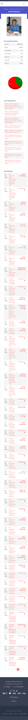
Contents (13, 701)
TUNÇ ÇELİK (21, 407)
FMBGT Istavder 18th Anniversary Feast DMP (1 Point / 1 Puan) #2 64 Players (13, 156)
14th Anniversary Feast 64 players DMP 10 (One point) (12, 465)
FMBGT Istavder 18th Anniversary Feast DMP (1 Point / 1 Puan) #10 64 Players (13, 143)
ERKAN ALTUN (21, 604)
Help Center (5, 713)
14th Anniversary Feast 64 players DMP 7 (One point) (12, 512)
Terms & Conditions (23, 713)
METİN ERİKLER (21, 188)
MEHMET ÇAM (21, 624)
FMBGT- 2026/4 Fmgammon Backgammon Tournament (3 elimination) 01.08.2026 (12, 113)
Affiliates (11, 713)
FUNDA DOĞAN (21, 635)
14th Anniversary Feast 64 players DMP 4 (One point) (12, 559)
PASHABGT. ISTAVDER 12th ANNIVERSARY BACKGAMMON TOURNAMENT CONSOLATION (12, 617)
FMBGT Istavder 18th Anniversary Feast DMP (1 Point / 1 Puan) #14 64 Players (13, 137)
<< (5, 669)
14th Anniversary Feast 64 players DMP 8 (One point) (12, 502)
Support (16, 713)
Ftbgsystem (20, 710)
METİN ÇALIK (21, 462)
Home (6, 9)
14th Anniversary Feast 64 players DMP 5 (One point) (12, 540)
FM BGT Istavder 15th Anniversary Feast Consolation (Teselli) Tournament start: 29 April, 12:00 (12, 312)
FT (2, 4)
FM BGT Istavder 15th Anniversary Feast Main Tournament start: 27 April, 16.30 (12, 341)
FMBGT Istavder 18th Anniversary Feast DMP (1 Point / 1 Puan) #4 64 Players (13, 149)
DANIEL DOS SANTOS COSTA (22, 307)
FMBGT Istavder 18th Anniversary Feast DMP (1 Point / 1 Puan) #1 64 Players (13, 162)
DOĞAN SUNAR (21, 430)
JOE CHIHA (21, 573)
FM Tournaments (13, 697)
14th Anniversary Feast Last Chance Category (12, 493)
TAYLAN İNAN (21, 509)
